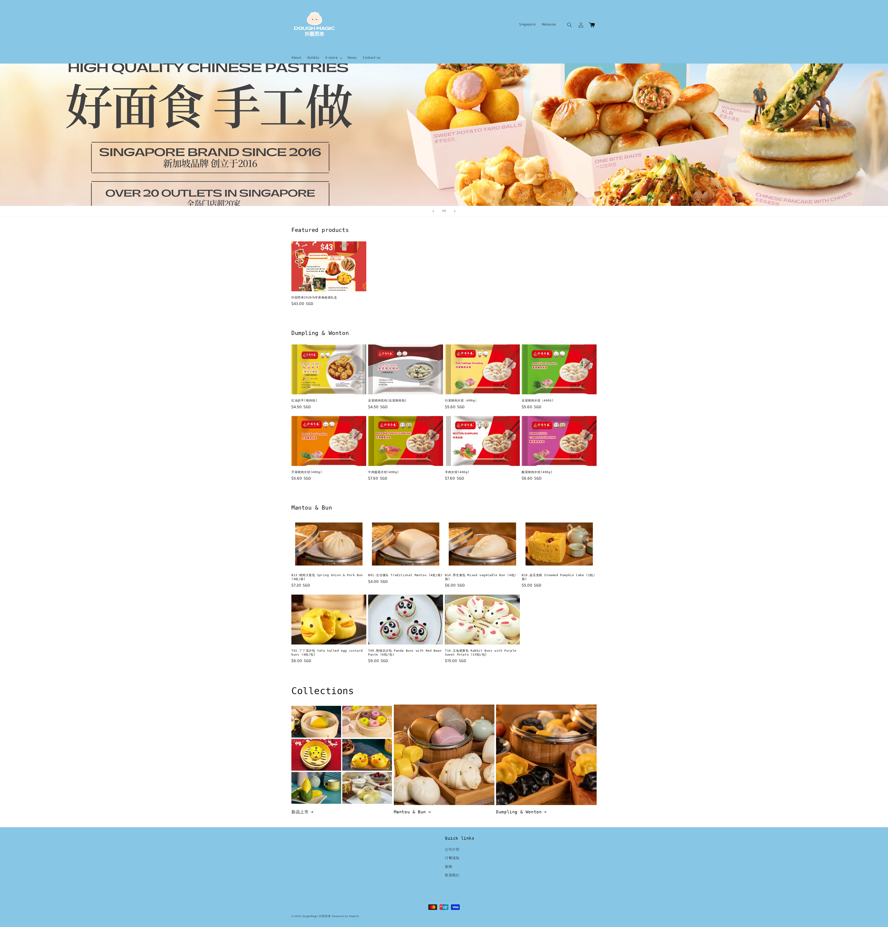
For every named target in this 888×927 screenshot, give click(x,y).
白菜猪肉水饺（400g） (461, 400)
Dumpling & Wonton (519, 811)
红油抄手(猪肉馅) (304, 400)
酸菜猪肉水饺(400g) (537, 472)
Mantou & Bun (410, 811)
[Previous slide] (433, 211)
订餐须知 (452, 858)
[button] (333, 58)
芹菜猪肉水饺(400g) (306, 472)
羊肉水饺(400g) (457, 472)
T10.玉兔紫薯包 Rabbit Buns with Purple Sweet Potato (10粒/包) (480, 652)
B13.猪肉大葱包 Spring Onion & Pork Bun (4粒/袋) (327, 577)
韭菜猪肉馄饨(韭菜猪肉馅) (387, 400)
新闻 (448, 866)
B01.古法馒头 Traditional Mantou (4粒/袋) (405, 575)
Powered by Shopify (345, 916)
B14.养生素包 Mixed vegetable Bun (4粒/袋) (480, 577)
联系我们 (452, 875)
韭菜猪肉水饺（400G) (538, 400)
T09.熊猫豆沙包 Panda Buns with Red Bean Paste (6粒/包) (404, 652)
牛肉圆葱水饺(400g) (383, 472)
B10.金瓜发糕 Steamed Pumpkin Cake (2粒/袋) (558, 577)
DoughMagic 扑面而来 (316, 916)
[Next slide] (455, 211)
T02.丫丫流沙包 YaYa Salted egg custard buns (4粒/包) (327, 652)
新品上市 (299, 811)
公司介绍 (452, 849)
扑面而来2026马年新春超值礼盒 (314, 297)
